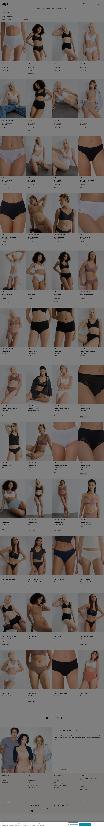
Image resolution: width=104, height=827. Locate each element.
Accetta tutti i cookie (85, 824)
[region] (52, 824)
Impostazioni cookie (73, 824)
